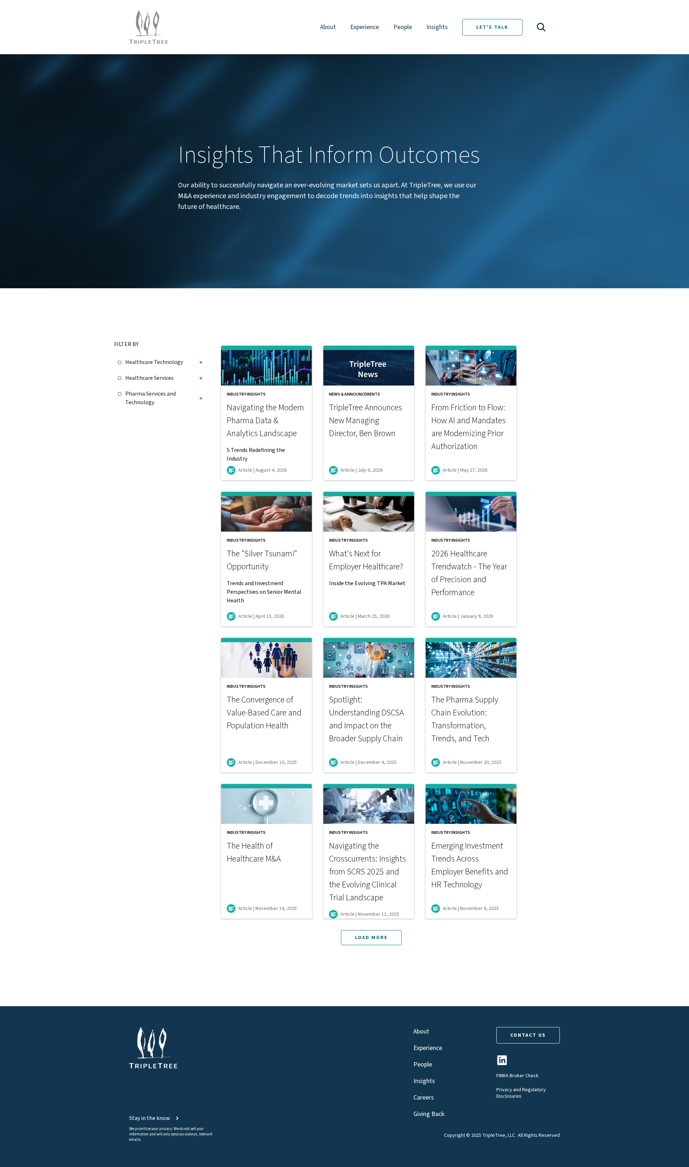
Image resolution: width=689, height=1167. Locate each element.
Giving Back (428, 1114)
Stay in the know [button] (149, 1118)
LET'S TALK (492, 27)
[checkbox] (121, 361)
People (402, 27)
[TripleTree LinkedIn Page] (502, 1063)
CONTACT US (528, 1035)
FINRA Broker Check (517, 1075)
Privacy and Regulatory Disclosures (521, 1093)
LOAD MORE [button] (371, 937)
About (328, 27)
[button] (541, 27)
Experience (364, 27)
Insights (437, 27)
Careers (423, 1097)
